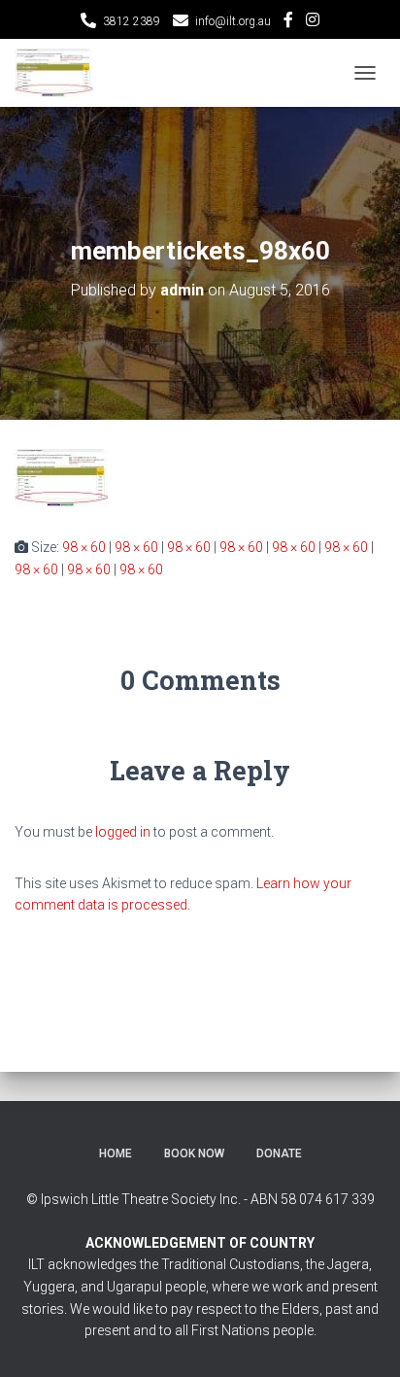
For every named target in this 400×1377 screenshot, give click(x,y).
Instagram (312, 22)
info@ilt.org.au (233, 21)
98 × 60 (84, 547)
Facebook (288, 22)
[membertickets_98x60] (62, 477)
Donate (279, 1153)
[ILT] (62, 73)
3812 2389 (131, 21)
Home (115, 1153)
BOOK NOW (194, 1153)
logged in (122, 832)
